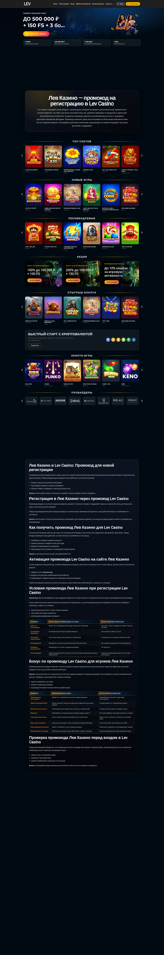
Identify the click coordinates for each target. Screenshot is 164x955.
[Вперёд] (142, 155)
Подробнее (35, 345)
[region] (82, 159)
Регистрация (64, 4)
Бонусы (109, 4)
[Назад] (22, 155)
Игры (55, 4)
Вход (72, 4)
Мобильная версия (83, 4)
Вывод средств (98, 4)
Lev (27, 4)
